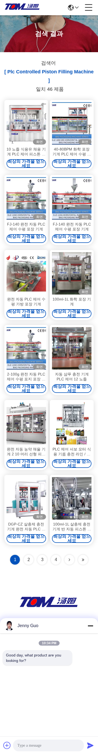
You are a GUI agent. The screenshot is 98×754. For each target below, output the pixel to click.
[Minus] (90, 625)
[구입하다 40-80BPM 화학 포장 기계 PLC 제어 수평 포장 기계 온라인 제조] (71, 123)
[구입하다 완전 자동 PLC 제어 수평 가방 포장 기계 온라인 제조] (26, 273)
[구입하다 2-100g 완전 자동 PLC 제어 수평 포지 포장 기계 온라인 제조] (26, 348)
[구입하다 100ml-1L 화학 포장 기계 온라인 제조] (71, 273)
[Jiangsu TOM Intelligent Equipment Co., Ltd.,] (22, 7)
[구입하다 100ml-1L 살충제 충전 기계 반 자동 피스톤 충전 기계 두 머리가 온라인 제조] (71, 498)
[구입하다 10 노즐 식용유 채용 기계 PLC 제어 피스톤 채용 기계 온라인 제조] (26, 123)
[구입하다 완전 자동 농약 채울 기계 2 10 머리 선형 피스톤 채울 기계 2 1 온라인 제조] (26, 423)
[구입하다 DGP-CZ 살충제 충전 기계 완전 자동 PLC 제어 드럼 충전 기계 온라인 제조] (26, 498)
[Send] (90, 745)
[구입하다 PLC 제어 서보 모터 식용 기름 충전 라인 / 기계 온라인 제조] (71, 423)
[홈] (49, 608)
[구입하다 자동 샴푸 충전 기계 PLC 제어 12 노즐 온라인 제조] (71, 348)
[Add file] (7, 745)
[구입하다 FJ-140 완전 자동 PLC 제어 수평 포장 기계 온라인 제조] (26, 198)
